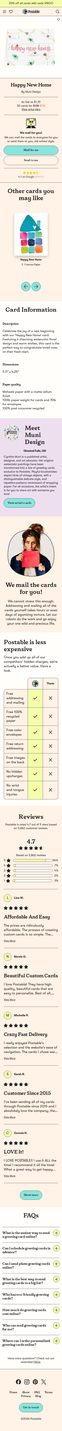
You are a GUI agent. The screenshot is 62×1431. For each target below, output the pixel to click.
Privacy (26, 1396)
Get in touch (31, 1407)
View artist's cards (19, 503)
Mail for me (31, 150)
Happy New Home (31, 260)
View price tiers (31, 109)
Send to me (31, 160)
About (26, 1392)
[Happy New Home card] (31, 234)
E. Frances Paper (31, 264)
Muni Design (33, 91)
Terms (48, 1392)
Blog (38, 1396)
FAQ (37, 1392)
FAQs (37, 1362)
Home (13, 1392)
